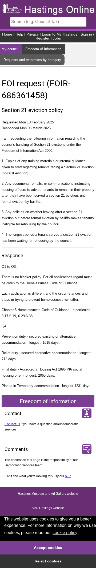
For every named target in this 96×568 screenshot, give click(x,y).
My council (10, 49)
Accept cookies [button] (48, 547)
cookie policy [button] (65, 532)
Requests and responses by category (32, 60)
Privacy (32, 34)
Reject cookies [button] (48, 561)
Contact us (12, 424)
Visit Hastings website (48, 508)
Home (7, 34)
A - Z (68, 476)
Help (19, 34)
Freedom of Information (43, 49)
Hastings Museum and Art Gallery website (48, 494)
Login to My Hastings (59, 34)
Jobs (57, 38)
